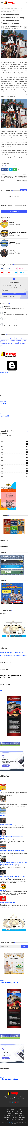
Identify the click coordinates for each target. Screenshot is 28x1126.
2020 (14, 457)
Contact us (18, 1109)
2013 (14, 476)
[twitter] (13, 1102)
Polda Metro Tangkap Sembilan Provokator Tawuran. (12, 850)
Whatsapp (15, 169)
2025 (14, 444)
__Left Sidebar (18, 1111)
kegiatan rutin (4, 345)
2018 (14, 463)
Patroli (2, 654)
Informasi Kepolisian (9, 982)
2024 (14, 447)
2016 (14, 468)
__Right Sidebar (18, 1113)
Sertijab (14, 657)
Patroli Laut (9, 657)
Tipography (13, 1119)
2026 (14, 441)
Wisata (16, 343)
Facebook (5, 169)
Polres (24, 340)
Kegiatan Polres (4, 340)
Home (2, 8)
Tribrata (2, 790)
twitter (22, 272)
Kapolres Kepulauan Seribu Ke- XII (8, 902)
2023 (14, 449)
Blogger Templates (11, 1122)
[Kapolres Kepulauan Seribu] (4, 253)
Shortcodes (20, 1119)
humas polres (3, 657)
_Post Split (14, 1115)
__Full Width (9, 1113)
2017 (14, 466)
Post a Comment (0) (14, 211)
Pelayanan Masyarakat (16, 340)
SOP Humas (3, 890)
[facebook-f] (10, 1102)
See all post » (3, 401)
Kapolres (11, 338)
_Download (21, 1115)
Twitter (11, 169)
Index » (2, 414)
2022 (14, 452)
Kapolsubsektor (8, 166)
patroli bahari (3, 655)
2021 (14, 455)
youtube (8, 272)
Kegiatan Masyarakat (20, 338)
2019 (14, 460)
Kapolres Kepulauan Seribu (16, 252)
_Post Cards (7, 1115)
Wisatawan (22, 343)
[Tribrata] (4, 224)
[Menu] (2, 2)
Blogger (6, 1119)
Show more (23, 190)
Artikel (3, 403)
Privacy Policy (9, 1111)
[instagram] (18, 1102)
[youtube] (15, 1102)
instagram (22, 268)
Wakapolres (25, 655)
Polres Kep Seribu (11, 655)
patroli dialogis (18, 655)
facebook (8, 268)
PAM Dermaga (8, 8)
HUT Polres (18, 657)
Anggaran (12, 242)
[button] (26, 2)
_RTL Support (21, 1117)
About (12, 1109)
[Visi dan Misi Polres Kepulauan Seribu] (4, 233)
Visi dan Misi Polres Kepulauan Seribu (18, 233)
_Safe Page (6, 1117)
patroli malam (11, 654)
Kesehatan (4, 416)
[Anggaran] (4, 243)
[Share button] (19, 169)
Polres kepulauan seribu (6, 343)
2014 (14, 473)
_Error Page (13, 1117)
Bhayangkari (4, 338)
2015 (14, 471)
